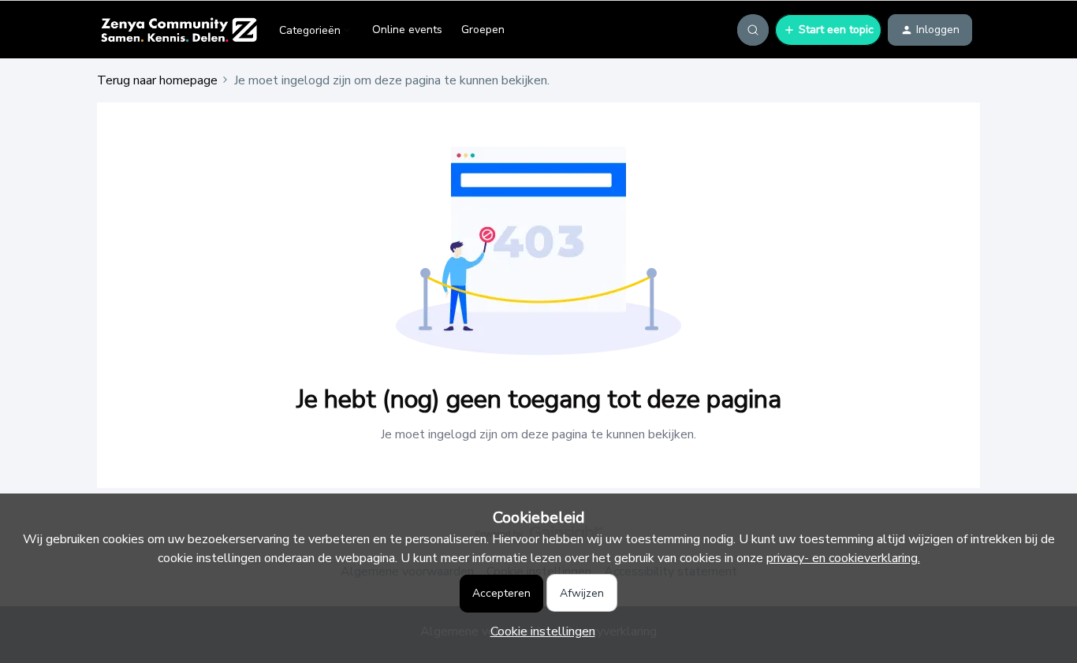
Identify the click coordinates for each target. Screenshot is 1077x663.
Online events (407, 29)
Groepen (483, 29)
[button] (828, 30)
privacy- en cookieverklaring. (843, 558)
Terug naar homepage (157, 80)
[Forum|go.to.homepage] (178, 30)
